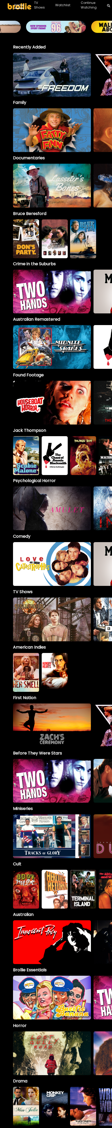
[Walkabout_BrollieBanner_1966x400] (56, 30)
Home (19, 5)
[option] (52, 75)
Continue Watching (89, 5)
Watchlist (62, 5)
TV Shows (39, 5)
